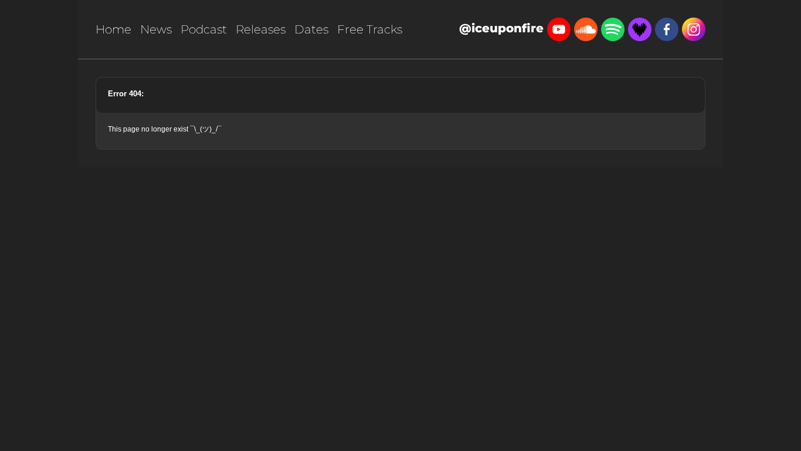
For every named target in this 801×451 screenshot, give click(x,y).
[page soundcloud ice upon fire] (586, 28)
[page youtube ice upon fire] (559, 28)
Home (113, 29)
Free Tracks (369, 29)
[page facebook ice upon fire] (666, 28)
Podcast (204, 29)
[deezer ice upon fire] (639, 28)
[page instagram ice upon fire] (693, 28)
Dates (311, 29)
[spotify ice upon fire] (612, 28)
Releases (261, 29)
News (156, 29)
